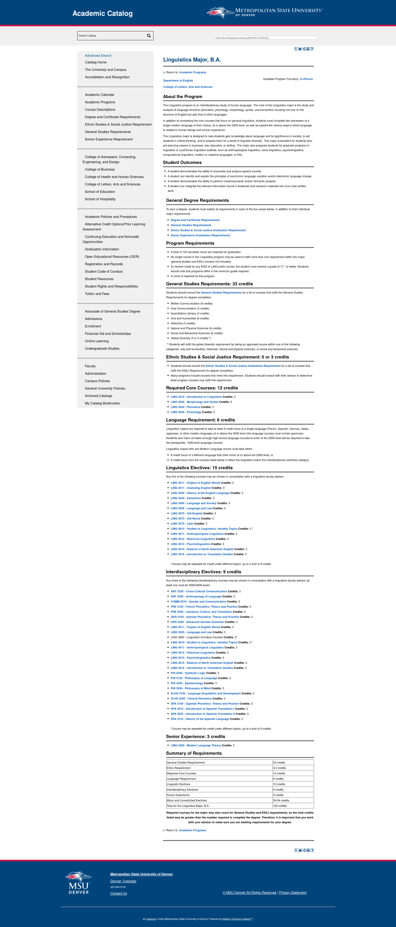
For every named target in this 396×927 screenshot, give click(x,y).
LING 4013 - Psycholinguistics (191, 544)
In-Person (306, 79)
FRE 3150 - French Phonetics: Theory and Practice (204, 607)
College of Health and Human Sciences (114, 176)
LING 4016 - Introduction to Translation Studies (202, 554)
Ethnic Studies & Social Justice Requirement (118, 124)
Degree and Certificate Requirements (112, 116)
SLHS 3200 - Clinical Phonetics (191, 698)
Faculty (90, 365)
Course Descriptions (100, 109)
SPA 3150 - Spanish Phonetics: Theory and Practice (205, 704)
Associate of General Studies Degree (112, 311)
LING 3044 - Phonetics (185, 407)
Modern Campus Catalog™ (238, 919)
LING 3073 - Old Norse (185, 518)
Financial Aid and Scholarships (108, 333)
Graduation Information (102, 249)
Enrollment (93, 326)
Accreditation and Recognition (107, 76)
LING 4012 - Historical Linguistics (193, 539)
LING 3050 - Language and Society (193, 503)
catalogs (151, 919)
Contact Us (118, 893)
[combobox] (267, 38)
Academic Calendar (99, 94)
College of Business (100, 169)
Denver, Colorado (123, 880)
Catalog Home (95, 62)
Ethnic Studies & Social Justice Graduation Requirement (208, 230)
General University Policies (105, 388)
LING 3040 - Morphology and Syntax (194, 402)
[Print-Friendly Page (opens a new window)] (308, 49)
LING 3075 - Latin (182, 523)
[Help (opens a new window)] (312, 49)
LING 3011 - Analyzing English (191, 488)
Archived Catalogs (98, 395)
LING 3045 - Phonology (186, 412)
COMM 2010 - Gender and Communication (198, 601)
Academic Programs (100, 101)
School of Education (100, 191)
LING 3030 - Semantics (186, 498)
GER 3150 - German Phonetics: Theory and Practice (205, 617)
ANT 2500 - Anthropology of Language (196, 596)
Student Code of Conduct (104, 271)
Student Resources (99, 278)
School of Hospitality (100, 198)
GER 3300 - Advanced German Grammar (197, 622)
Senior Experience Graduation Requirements (200, 235)
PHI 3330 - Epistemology (187, 683)
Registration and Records (104, 263)
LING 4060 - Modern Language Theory (196, 745)
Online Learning (97, 340)
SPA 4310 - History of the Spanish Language (200, 719)
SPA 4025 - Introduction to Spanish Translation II (203, 714)
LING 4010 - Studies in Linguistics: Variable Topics (204, 529)
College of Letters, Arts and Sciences (112, 184)
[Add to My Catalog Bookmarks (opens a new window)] (300, 49)
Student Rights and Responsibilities (111, 286)
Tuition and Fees (97, 293)
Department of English (178, 80)
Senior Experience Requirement (109, 139)
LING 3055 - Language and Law (191, 508)
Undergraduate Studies (102, 348)
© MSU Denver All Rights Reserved (249, 892)
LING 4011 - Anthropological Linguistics (197, 534)
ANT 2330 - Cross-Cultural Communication (199, 591)
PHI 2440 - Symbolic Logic (188, 673)
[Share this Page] (304, 49)
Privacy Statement (292, 892)
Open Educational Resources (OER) (112, 256)
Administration (95, 373)
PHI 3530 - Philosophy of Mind (191, 688)
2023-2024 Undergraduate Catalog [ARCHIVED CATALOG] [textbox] (242, 37)
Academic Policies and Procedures (111, 216)
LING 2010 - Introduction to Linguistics (196, 397)
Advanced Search (98, 55)
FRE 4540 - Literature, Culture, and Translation (201, 612)
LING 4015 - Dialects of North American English (202, 549)
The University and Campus (105, 69)
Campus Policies (97, 380)
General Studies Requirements (108, 131)
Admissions (93, 318)
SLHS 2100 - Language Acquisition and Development (206, 693)
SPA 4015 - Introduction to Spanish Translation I (202, 709)
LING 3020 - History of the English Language (200, 493)
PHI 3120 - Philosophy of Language (194, 678)
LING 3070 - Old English (186, 513)
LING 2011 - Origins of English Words (195, 483)
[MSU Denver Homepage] (265, 11)
